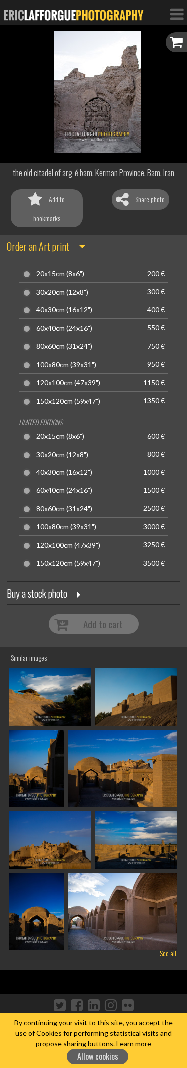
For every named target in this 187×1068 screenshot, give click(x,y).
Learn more (133, 1043)
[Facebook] (77, 1004)
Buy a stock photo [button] (37, 593)
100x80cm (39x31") (66, 365)
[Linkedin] (94, 1004)
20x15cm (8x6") (60, 274)
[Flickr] (128, 1004)
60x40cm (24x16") (64, 328)
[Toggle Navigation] (176, 13)
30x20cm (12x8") (62, 292)
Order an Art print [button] (38, 246)
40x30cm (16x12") (64, 310)
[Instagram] (111, 1004)
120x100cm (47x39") (68, 383)
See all (168, 953)
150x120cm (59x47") (68, 401)
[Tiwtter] (60, 1004)
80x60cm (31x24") (64, 346)
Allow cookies (97, 1056)
